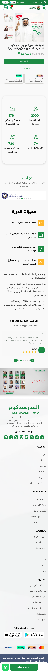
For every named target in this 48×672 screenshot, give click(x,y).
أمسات (43, 559)
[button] (30, 198)
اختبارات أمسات (40, 620)
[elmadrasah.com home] (34, 7)
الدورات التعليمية (39, 536)
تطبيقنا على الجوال (38, 483)
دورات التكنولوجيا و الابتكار (35, 608)
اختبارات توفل (40, 614)
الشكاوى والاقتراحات (37, 522)
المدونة (43, 466)
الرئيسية (43, 454)
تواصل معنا (41, 477)
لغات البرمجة (41, 548)
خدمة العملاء (40, 499)
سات (44, 565)
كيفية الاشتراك (40, 472)
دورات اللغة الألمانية (38, 602)
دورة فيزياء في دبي (38, 585)
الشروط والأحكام (39, 511)
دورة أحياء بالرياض (39, 597)
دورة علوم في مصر (38, 591)
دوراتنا (43, 460)
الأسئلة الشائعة (39, 505)
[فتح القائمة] (44, 7)
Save (19, 16)
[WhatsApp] (5, 667)
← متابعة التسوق (24, 68)
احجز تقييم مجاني (24, 667)
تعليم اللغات (41, 542)
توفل (44, 554)
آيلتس (43, 571)
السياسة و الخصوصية (37, 517)
